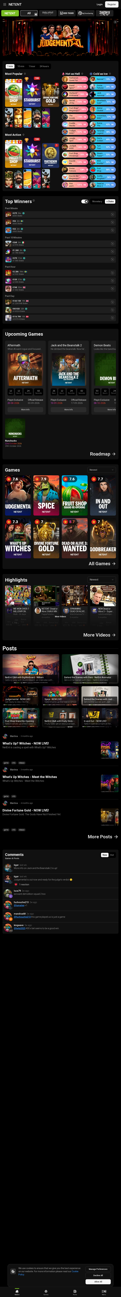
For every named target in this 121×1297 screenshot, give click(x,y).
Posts (10, 648)
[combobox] (102, 470)
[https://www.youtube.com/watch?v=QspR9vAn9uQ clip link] (18, 595)
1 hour (32, 66)
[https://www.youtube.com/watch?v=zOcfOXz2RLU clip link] (103, 595)
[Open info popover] (25, 73)
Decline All (98, 1275)
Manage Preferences (98, 1269)
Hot (112, 855)
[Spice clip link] (9, 590)
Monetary (97, 201)
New (105, 855)
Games (12, 470)
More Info (25, 410)
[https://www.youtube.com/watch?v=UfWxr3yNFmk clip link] (46, 595)
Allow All (98, 1282)
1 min (10, 66)
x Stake (110, 201)
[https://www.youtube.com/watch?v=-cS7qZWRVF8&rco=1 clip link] (75, 595)
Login (100, 4)
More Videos (60, 617)
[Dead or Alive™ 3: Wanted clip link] (38, 590)
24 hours (44, 66)
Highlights (16, 580)
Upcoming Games (24, 334)
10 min (20, 66)
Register (112, 4)
